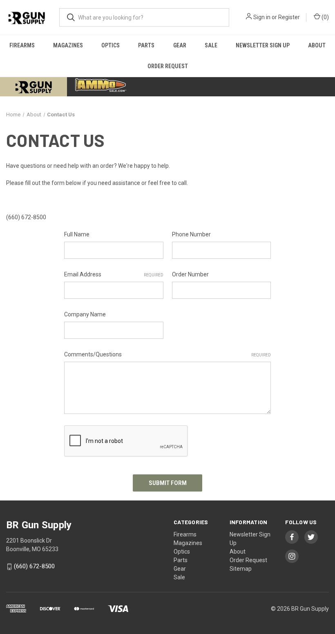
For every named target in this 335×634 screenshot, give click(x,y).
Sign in (261, 17)
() (324, 17)
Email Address (113, 274)
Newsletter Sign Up (263, 45)
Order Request (167, 66)
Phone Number (191, 234)
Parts (146, 45)
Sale (211, 45)
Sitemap (241, 568)
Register (289, 17)
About (317, 45)
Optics (110, 45)
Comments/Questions (167, 354)
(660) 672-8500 (34, 566)
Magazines (68, 45)
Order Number (190, 274)
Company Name (85, 314)
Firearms (22, 45)
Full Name (76, 234)
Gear (179, 45)
